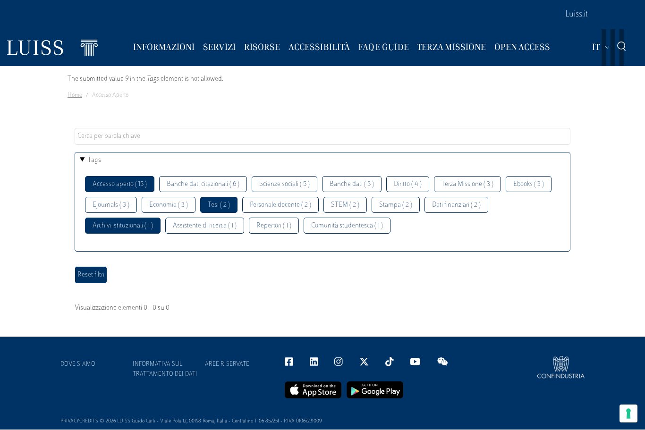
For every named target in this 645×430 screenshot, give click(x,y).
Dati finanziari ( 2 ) (456, 205)
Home (75, 95)
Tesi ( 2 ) (219, 205)
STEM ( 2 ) (345, 205)
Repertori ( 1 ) (273, 225)
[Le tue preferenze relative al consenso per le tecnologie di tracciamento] (628, 413)
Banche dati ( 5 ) (352, 184)
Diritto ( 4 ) (408, 184)
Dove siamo (77, 364)
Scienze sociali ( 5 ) (284, 184)
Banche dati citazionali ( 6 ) (203, 184)
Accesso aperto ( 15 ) (120, 184)
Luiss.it (576, 14)
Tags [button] (94, 160)
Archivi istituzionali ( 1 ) (123, 225)
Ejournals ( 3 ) (111, 205)
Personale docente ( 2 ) (280, 205)
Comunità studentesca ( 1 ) (347, 225)
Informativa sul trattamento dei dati (165, 369)
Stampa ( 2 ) (395, 205)
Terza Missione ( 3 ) (467, 184)
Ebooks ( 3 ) (528, 184)
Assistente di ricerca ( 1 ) (205, 225)
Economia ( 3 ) (168, 205)
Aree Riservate (227, 364)
